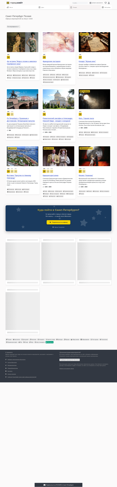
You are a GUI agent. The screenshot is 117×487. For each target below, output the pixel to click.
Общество (11, 137)
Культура (32, 75)
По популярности (12, 26)
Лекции (10, 75)
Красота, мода (17, 77)
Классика (46, 74)
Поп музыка (104, 72)
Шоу (32, 342)
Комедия (46, 193)
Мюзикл (63, 193)
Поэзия (75, 7)
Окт (80, 111)
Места (11, 7)
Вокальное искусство (49, 77)
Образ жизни (65, 79)
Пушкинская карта (48, 82)
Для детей (59, 191)
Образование (17, 75)
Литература (11, 134)
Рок (21, 342)
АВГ (8, 111)
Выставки (25, 75)
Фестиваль (95, 132)
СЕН (12, 111)
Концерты (68, 77)
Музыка (53, 74)
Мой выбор (107, 7)
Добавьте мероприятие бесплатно (70, 359)
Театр (81, 132)
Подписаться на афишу (60, 222)
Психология (104, 339)
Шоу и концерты (48, 79)
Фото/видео (26, 189)
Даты (42, 7)
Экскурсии (57, 79)
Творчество (26, 77)
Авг (8, 54)
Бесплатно (96, 72)
